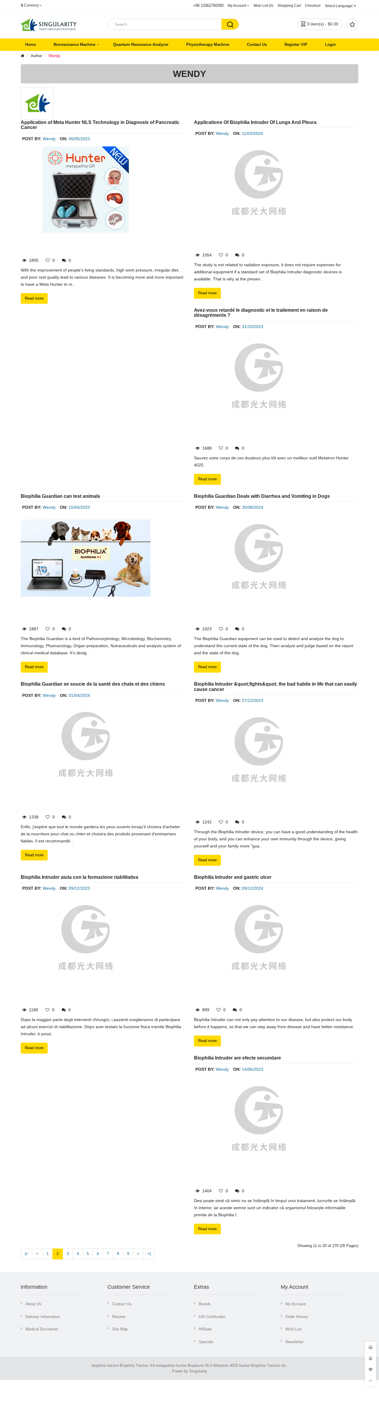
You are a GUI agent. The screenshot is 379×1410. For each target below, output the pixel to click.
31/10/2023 (252, 326)
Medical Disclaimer (41, 1329)
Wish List (293, 1329)
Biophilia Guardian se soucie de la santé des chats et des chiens (93, 684)
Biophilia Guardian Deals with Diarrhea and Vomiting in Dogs (262, 496)
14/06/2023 (252, 1069)
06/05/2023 (79, 138)
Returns (119, 1316)
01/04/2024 (79, 695)
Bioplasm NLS (200, 1365)
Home (30, 44)
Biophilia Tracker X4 (137, 1365)
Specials (206, 1342)
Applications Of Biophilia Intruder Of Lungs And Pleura (255, 122)
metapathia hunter (171, 1365)
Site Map (120, 1329)
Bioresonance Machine (74, 44)
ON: (64, 138)
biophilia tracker (105, 1365)
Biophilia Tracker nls (268, 1365)
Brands (205, 1304)
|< (26, 1253)
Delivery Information (42, 1316)
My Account (295, 1304)
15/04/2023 (79, 507)
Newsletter (294, 1342)
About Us (33, 1304)
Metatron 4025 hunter (231, 1365)
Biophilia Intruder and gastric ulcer (233, 877)
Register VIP (296, 44)
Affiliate (205, 1329)
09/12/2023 (79, 888)
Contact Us (257, 44)
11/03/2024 (252, 133)
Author (36, 56)
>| (149, 1253)
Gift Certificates (212, 1316)
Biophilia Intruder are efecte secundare (237, 1057)
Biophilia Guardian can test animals (60, 496)
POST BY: (31, 138)
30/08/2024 (252, 507)
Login (330, 44)
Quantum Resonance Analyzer (140, 44)
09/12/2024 (252, 888)
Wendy (54, 56)
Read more (34, 298)
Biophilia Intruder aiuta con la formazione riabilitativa (79, 877)
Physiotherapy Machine (207, 44)
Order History (296, 1316)
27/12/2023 (252, 700)
